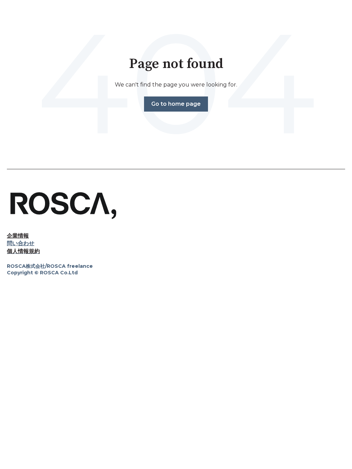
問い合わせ (20, 243)
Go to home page (176, 104)
